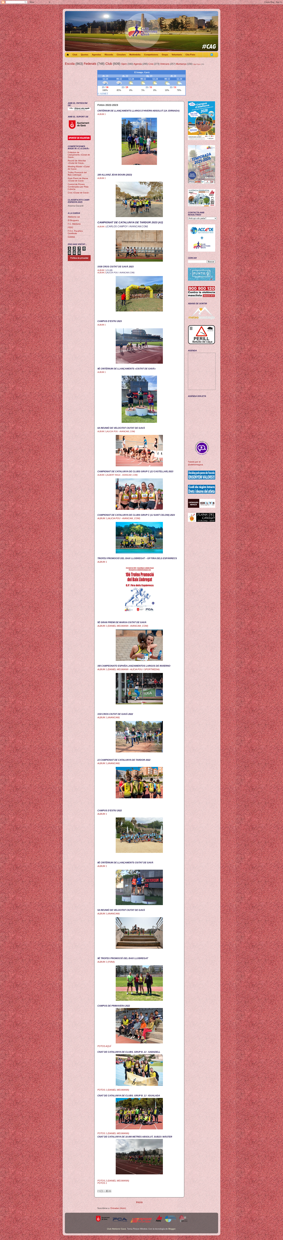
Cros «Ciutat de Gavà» (78, 193)
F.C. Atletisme (74, 224)
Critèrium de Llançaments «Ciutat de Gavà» (79, 154)
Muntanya (181, 64)
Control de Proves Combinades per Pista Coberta (78, 186)
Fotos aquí (104, 1046)
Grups (165, 55)
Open (124, 64)
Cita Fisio (190, 55)
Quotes (84, 55)
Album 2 (101, 273)
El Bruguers (73, 220)
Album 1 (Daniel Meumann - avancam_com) (122, 626)
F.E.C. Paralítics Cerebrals (75, 232)
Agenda (138, 64)
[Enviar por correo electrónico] (98, 1191)
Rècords (109, 55)
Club (75, 55)
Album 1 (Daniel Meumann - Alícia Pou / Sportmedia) (128, 669)
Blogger (171, 1229)
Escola (70, 63)
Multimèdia (134, 55)
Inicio (139, 1202)
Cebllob (71, 237)
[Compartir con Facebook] (107, 1191)
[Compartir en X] (104, 1191)
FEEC (70, 227)
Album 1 (101, 114)
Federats (90, 63)
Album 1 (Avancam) (108, 717)
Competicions (151, 55)
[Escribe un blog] (101, 1191)
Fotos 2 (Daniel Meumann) (113, 1181)
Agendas (96, 55)
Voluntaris (177, 55)
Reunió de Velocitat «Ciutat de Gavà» (77, 162)
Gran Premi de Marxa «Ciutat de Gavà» (78, 179)
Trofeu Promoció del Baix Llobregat (77, 173)
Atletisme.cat (74, 217)
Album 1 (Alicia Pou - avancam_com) (118, 518)
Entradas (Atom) (118, 1208)
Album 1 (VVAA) (106, 962)
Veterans (164, 64)
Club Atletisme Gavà (116, 1229)
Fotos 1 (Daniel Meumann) (113, 1090)
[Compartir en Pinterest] (109, 1191)
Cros (150, 64)
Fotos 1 (102, 1183)
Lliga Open (197, 64)
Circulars (121, 55)
